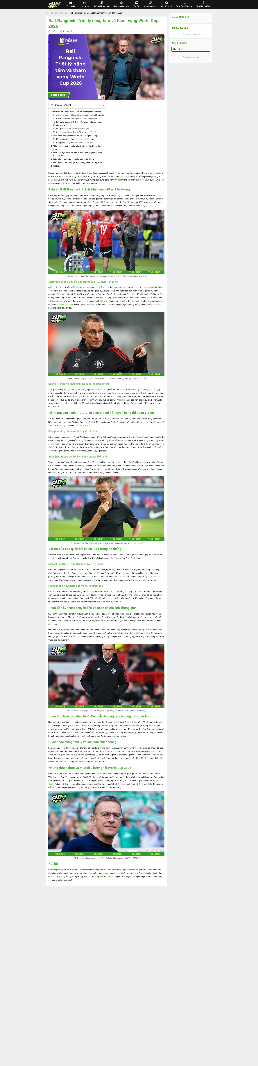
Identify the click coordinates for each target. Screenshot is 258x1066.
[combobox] (190, 49)
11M (120, 180)
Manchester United (65, 304)
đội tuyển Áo (105, 301)
